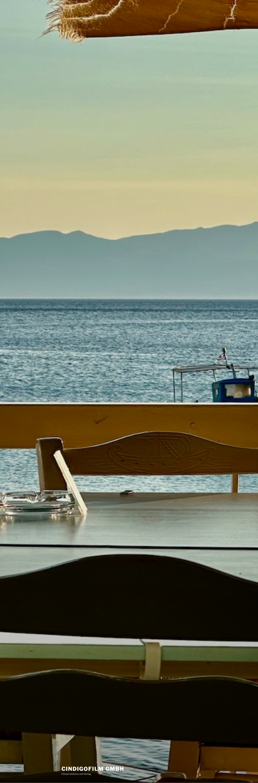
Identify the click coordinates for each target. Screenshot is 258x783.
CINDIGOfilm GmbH (93, 769)
